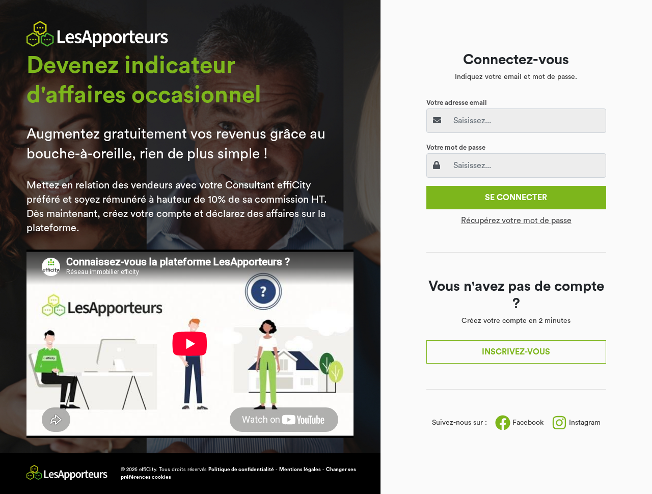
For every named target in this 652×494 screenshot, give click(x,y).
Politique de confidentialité (241, 469)
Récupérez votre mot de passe (516, 220)
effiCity (147, 469)
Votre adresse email (456, 102)
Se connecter (516, 198)
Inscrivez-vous (516, 352)
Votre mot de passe (455, 147)
